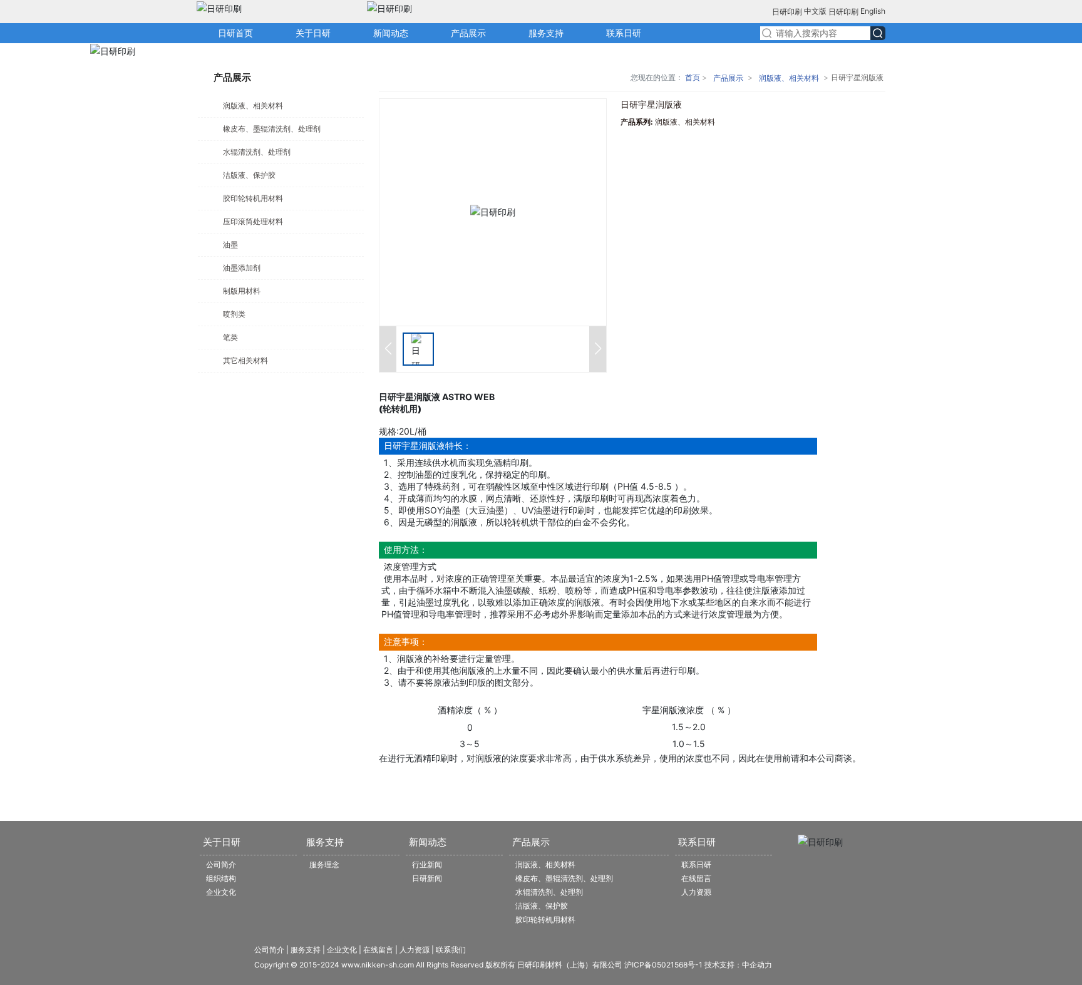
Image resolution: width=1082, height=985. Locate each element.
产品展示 (728, 78)
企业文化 (342, 949)
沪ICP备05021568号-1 (663, 964)
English (871, 11)
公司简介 (269, 949)
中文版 (815, 11)
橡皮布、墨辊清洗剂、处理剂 (272, 128)
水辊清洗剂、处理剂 (257, 152)
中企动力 (757, 964)
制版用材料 (241, 291)
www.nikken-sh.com (377, 964)
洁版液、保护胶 (249, 175)
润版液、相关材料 (253, 105)
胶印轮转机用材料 (253, 198)
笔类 (230, 337)
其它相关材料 (245, 360)
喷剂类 (234, 314)
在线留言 (378, 949)
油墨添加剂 (241, 267)
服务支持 (305, 949)
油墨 (230, 244)
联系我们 (451, 949)
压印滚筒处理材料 (253, 221)
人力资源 (414, 949)
